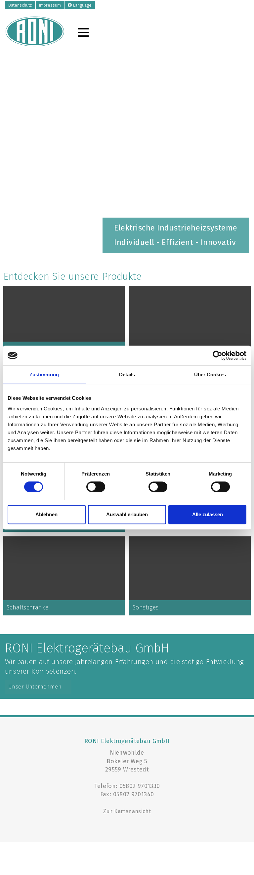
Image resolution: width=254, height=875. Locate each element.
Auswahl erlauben (127, 514)
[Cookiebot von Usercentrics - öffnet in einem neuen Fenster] (217, 355)
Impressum (50, 5)
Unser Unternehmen (35, 687)
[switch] (95, 486)
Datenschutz (20, 5)
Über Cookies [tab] (210, 374)
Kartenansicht (132, 811)
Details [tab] (127, 374)
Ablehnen (46, 514)
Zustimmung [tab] (44, 374)
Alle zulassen (207, 514)
